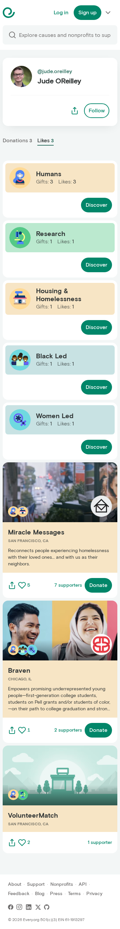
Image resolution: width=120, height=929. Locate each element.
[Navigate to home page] (25, 12)
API (83, 884)
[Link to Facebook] (10, 907)
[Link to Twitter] (38, 907)
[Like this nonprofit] (22, 585)
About (14, 884)
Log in (61, 12)
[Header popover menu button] (108, 13)
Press (56, 893)
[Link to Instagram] (19, 907)
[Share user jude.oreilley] (75, 111)
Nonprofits (61, 884)
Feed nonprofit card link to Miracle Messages (58, 517)
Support (36, 884)
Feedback (18, 893)
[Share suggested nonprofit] (12, 585)
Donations (17, 140)
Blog (39, 893)
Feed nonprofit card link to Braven (45, 659)
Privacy (94, 893)
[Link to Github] (46, 907)
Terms (74, 893)
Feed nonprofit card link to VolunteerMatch (56, 788)
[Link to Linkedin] (28, 907)
